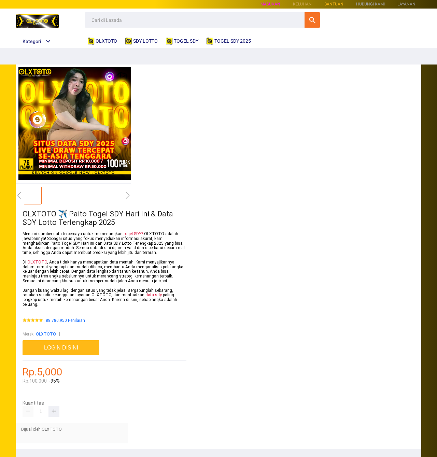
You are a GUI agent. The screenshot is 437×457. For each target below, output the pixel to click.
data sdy (153, 294)
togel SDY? (133, 233)
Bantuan (333, 4)
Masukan (270, 4)
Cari (312, 20)
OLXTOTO (37, 262)
